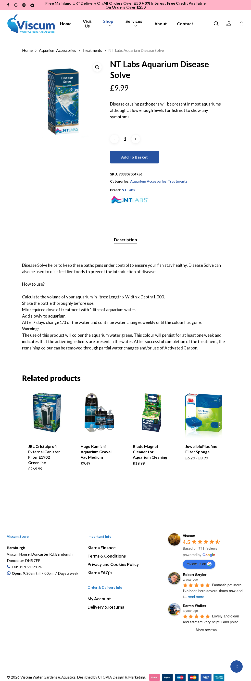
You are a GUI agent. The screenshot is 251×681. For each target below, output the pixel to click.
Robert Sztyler (194, 574)
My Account (99, 598)
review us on (196, 563)
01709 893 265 (31, 567)
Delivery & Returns (106, 607)
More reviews (206, 629)
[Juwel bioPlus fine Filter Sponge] (204, 413)
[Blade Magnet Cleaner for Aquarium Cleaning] (151, 413)
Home (27, 50)
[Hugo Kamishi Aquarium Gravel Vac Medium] (99, 413)
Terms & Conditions (107, 556)
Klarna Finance (102, 547)
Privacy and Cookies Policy (113, 564)
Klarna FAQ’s (100, 572)
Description (125, 239)
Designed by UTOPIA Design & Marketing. (111, 677)
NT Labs (128, 190)
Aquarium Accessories (57, 50)
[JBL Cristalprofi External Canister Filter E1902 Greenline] (47, 413)
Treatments (92, 50)
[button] (97, 67)
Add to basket (134, 157)
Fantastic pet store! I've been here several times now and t (213, 590)
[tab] (125, 239)
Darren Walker (194, 605)
